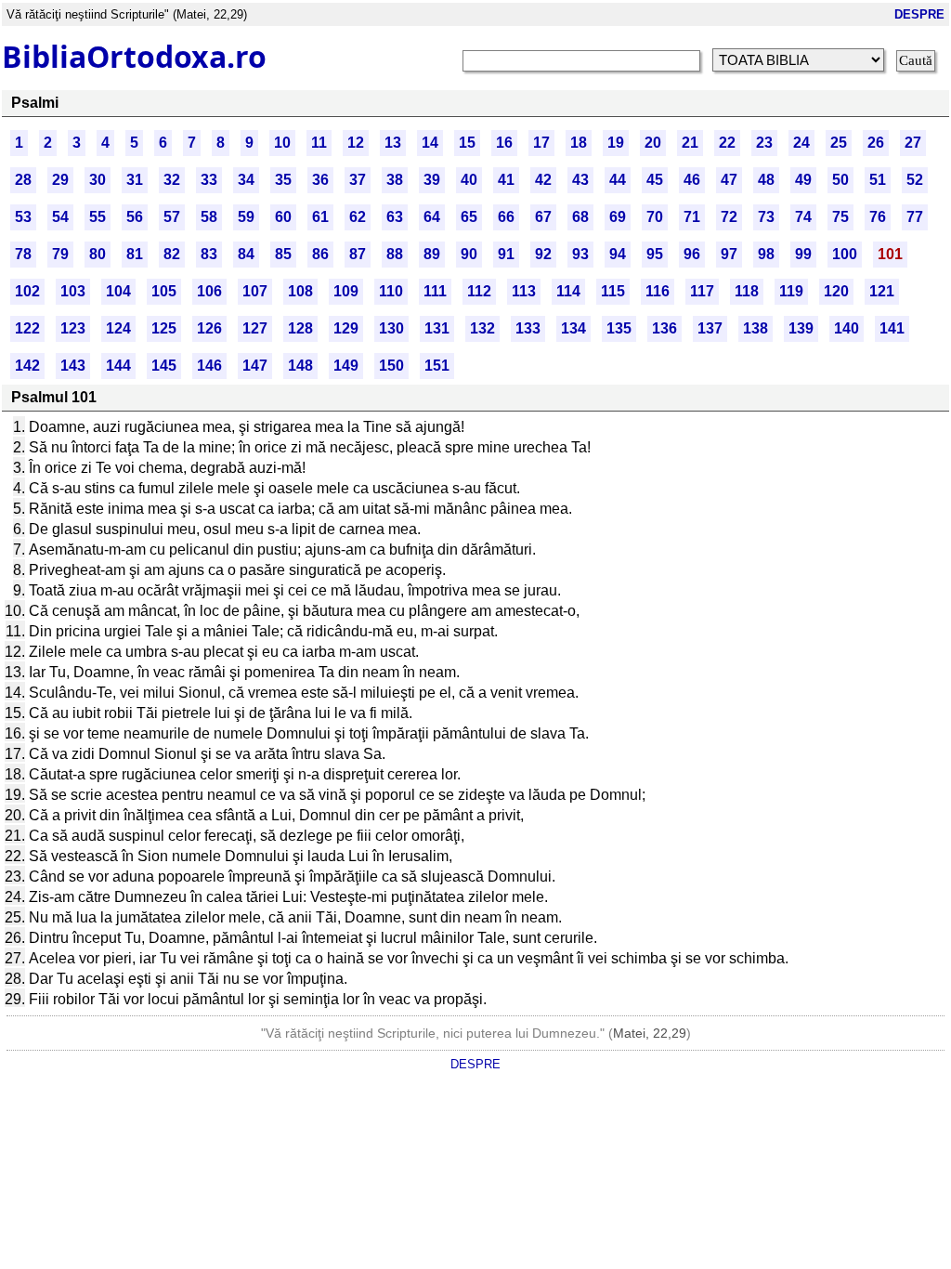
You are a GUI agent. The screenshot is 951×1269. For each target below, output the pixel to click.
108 (300, 291)
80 (97, 254)
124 (118, 328)
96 (692, 254)
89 (431, 254)
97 (729, 254)
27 (913, 142)
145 (163, 365)
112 (479, 291)
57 (171, 217)
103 (72, 291)
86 (320, 254)
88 (394, 254)
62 (357, 217)
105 (163, 291)
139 (801, 328)
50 (840, 180)
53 (23, 217)
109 (345, 291)
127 (254, 328)
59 (246, 217)
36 (320, 180)
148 (300, 365)
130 (391, 328)
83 (209, 254)
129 (345, 328)
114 (568, 291)
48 (766, 180)
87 (357, 254)
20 (653, 142)
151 (436, 365)
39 (431, 180)
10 (282, 142)
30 (97, 180)
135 (619, 328)
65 (469, 217)
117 (702, 291)
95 (654, 254)
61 (320, 217)
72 (729, 217)
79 (60, 254)
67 (543, 217)
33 (209, 180)
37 (357, 180)
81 (134, 254)
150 (391, 365)
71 (692, 217)
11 (319, 142)
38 (394, 180)
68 (580, 217)
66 (506, 217)
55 (97, 217)
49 (803, 180)
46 (692, 180)
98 (766, 254)
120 (836, 291)
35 (283, 180)
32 (171, 180)
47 (729, 180)
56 (134, 217)
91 (506, 254)
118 (747, 291)
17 (541, 142)
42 (543, 180)
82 (171, 254)
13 (392, 142)
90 (469, 254)
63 (394, 217)
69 (617, 217)
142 (27, 365)
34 (246, 180)
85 (283, 254)
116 (657, 291)
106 (209, 291)
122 (27, 328)
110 (391, 291)
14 (430, 142)
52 (914, 180)
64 (431, 217)
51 (877, 180)
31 (134, 180)
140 (846, 328)
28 (23, 180)
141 (892, 328)
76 (877, 217)
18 (578, 142)
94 (617, 254)
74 (803, 217)
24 (801, 142)
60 (283, 217)
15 (467, 142)
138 (755, 328)
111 (435, 291)
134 (573, 328)
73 (766, 217)
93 (580, 254)
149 (345, 365)
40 (469, 180)
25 (838, 142)
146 (209, 365)
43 (580, 180)
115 (613, 291)
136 (664, 328)
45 (654, 180)
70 (654, 217)
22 (727, 142)
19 (615, 142)
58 (209, 217)
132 (482, 328)
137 (710, 328)
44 (617, 180)
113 (524, 291)
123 (72, 328)
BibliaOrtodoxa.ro (134, 56)
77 (914, 217)
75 (840, 217)
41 (506, 180)
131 (436, 328)
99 (803, 254)
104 (118, 291)
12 (355, 142)
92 (543, 254)
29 (60, 180)
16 (504, 142)
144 (118, 365)
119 (791, 291)
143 (72, 365)
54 (60, 217)
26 (875, 142)
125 (163, 328)
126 (209, 328)
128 (300, 328)
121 (881, 291)
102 (27, 291)
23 (764, 142)
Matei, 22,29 (649, 1033)
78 (23, 254)
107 (254, 291)
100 (844, 254)
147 (254, 365)
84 (246, 254)
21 (690, 142)
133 (528, 328)
